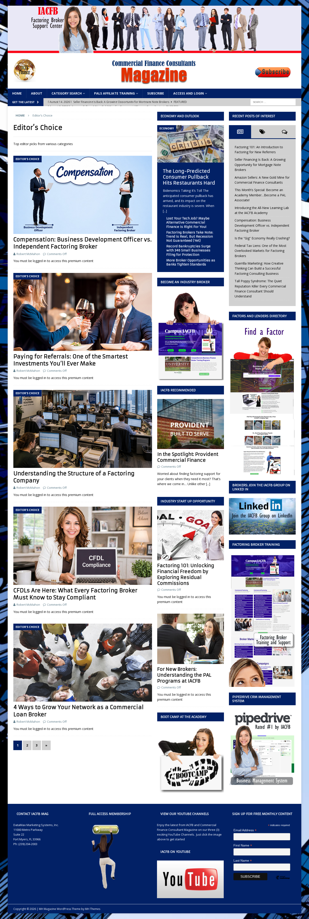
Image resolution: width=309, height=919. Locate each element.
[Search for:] (273, 102)
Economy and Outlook (180, 116)
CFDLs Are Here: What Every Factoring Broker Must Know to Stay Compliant (75, 594)
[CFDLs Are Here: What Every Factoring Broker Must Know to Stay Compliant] (82, 546)
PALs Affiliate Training (114, 93)
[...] (165, 211)
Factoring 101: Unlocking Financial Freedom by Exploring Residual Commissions (185, 574)
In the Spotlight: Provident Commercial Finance (187, 457)
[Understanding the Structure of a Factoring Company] (82, 429)
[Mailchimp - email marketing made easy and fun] (283, 881)
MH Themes (92, 909)
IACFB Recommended (178, 390)
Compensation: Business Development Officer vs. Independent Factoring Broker (82, 243)
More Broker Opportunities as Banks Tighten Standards (190, 262)
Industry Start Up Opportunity (188, 501)
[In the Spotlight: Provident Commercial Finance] (190, 424)
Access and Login (188, 93)
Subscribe (155, 93)
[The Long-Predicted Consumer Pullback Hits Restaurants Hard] (190, 160)
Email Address (245, 830)
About (36, 93)
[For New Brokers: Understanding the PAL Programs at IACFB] (190, 639)
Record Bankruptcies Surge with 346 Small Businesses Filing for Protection (188, 250)
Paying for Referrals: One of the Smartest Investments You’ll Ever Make (70, 360)
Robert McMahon (28, 254)
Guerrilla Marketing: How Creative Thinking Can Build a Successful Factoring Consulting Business (259, 268)
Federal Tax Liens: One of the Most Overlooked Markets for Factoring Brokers (260, 250)
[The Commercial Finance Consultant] (154, 50)
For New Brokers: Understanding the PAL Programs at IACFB (184, 675)
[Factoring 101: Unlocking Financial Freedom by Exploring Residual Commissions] (190, 535)
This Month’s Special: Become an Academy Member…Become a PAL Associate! (260, 195)
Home (17, 93)
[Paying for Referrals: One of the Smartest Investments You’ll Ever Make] (82, 312)
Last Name (242, 860)
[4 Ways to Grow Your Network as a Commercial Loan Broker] (82, 663)
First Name (242, 845)
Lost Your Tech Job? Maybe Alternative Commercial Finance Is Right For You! (187, 222)
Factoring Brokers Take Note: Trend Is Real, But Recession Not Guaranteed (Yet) (189, 236)
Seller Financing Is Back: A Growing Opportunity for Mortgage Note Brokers (260, 164)
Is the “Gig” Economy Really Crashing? (262, 238)
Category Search (67, 93)
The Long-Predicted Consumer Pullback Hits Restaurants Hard (189, 177)
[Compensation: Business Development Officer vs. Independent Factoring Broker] (82, 195)
